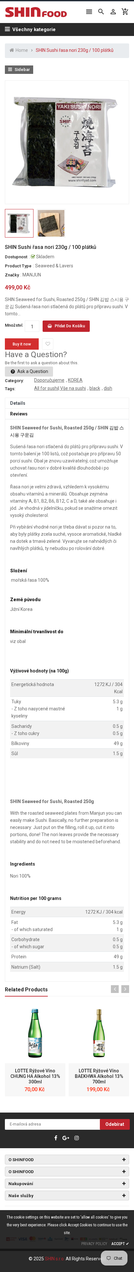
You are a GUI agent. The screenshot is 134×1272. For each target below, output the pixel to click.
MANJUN (31, 274)
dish (108, 388)
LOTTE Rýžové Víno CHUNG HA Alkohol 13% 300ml (35, 1076)
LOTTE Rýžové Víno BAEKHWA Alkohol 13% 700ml (99, 1076)
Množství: (14, 325)
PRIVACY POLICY (94, 1244)
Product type (18, 265)
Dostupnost (16, 256)
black (94, 388)
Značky (12, 275)
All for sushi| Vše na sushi (60, 388)
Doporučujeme (49, 380)
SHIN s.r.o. (55, 1258)
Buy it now (22, 344)
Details (17, 403)
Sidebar (22, 69)
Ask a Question (32, 371)
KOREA (75, 380)
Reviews (19, 413)
